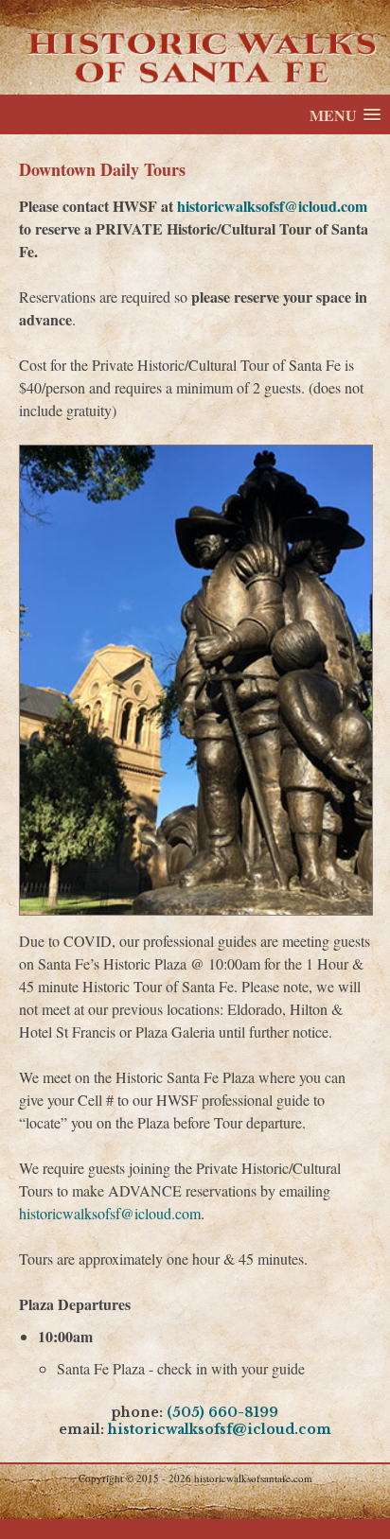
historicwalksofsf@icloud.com (272, 206)
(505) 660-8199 (222, 1412)
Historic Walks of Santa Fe (195, 47)
